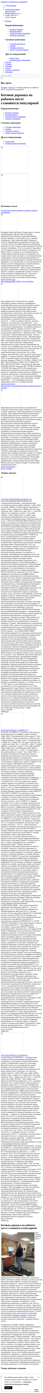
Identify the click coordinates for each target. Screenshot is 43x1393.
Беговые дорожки (16, 29)
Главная (4, 87)
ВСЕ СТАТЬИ (6, 469)
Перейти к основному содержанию (14, 2)
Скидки (8, 62)
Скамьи (12, 46)
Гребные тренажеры (17, 35)
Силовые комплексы (17, 44)
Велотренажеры (16, 31)
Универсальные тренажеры (20, 60)
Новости (12, 87)
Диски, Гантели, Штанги (19, 50)
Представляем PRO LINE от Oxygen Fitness (17, 281)
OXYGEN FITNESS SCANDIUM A (14, 1055)
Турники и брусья (16, 48)
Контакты (9, 72)
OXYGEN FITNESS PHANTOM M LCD (16, 499)
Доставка (8, 66)
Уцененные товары (12, 9)
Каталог (8, 21)
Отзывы (8, 64)
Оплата (8, 68)
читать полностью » (8, 279)
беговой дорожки (19, 1315)
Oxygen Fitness (10, 5)
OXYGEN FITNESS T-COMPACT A (14, 730)
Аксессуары (14, 58)
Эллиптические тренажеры (20, 33)
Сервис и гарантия (12, 70)
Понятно (8, 1388)
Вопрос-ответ (10, 11)
